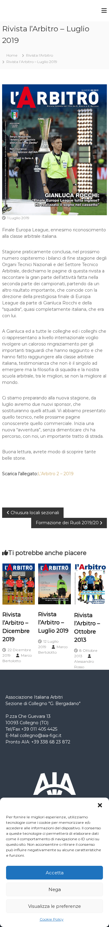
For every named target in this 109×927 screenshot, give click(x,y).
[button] (100, 805)
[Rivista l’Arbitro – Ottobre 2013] (90, 584)
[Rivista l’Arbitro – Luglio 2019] (54, 583)
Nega (54, 889)
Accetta (55, 873)
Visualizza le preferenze (54, 906)
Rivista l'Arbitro (39, 55)
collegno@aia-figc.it (40, 735)
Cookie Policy (52, 919)
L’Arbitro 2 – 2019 (56, 473)
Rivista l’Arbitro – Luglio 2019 (53, 622)
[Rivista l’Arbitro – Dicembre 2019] (18, 583)
